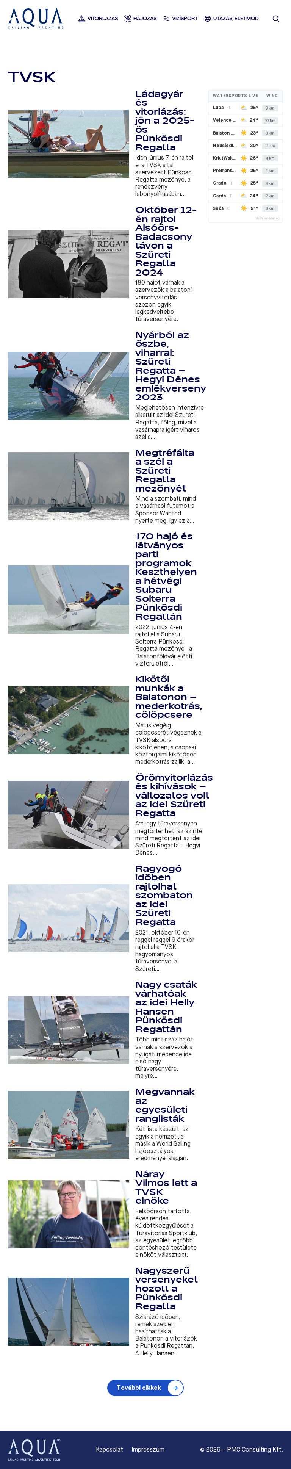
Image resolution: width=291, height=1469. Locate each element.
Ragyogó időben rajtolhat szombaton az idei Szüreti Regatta (164, 895)
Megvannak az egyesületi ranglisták (165, 1105)
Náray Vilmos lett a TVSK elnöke (166, 1187)
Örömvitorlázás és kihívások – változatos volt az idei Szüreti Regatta (174, 795)
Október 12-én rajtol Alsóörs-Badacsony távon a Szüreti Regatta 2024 (166, 241)
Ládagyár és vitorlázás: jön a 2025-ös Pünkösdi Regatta (164, 120)
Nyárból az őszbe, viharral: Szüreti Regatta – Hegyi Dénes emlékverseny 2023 (170, 366)
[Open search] (276, 18)
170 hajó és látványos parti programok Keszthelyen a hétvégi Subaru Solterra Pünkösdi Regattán (166, 577)
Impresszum (147, 1449)
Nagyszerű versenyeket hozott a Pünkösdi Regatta (166, 1288)
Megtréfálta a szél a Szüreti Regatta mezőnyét (164, 471)
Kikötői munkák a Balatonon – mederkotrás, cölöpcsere (168, 697)
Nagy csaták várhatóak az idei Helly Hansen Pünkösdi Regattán (166, 1007)
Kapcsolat (109, 1449)
